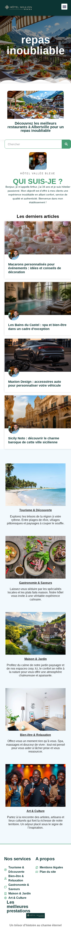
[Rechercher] (66, 144)
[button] (64, 7)
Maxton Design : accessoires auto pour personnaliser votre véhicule (34, 383)
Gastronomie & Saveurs (35, 582)
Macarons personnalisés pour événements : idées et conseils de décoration (34, 268)
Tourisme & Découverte (35, 510)
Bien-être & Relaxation (35, 734)
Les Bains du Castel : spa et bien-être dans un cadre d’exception (37, 327)
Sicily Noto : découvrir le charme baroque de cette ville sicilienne (33, 440)
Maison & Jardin (35, 658)
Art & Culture (36, 811)
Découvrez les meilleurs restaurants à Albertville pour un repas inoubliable (35, 127)
